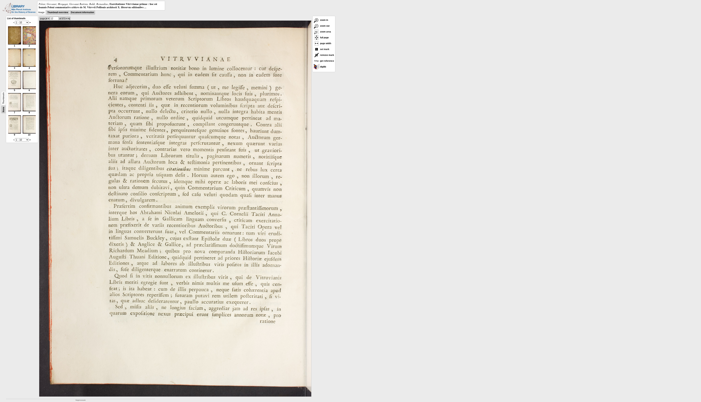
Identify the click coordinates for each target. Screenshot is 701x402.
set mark (324, 49)
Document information (82, 12)
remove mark (326, 55)
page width (325, 43)
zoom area (325, 31)
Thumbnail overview (57, 12)
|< (46, 18)
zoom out (324, 26)
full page (324, 37)
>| (69, 18)
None (3, 109)
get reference (326, 61)
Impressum (81, 400)
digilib (322, 67)
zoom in (323, 20)
